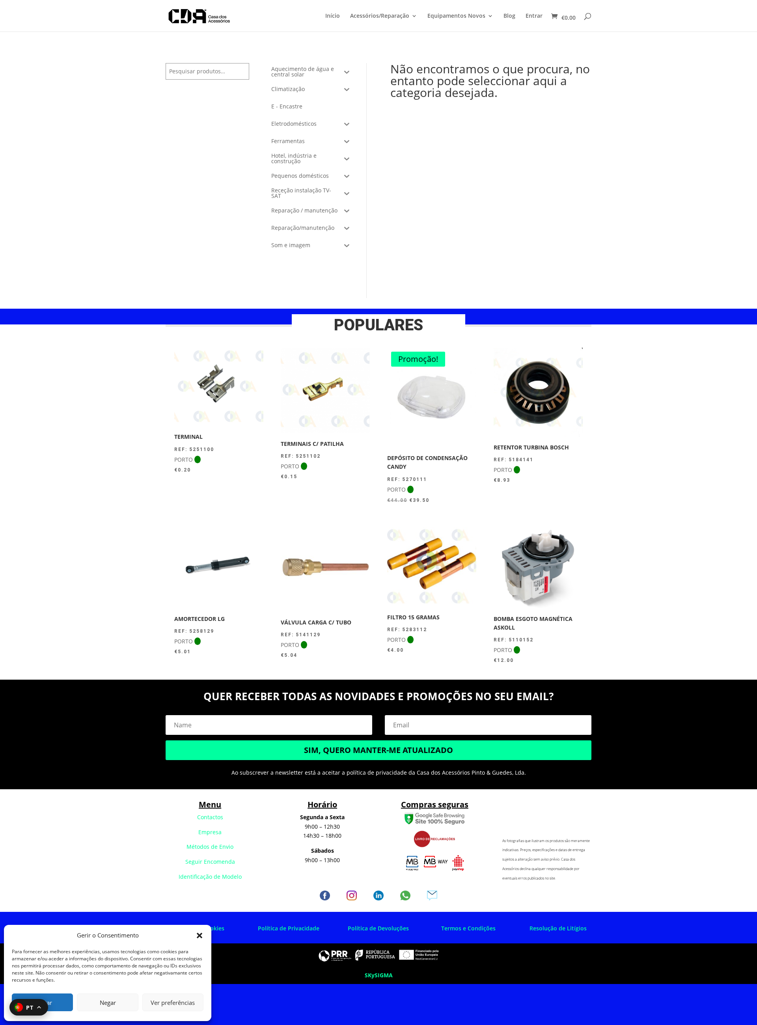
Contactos (210, 817)
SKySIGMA (379, 975)
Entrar (534, 16)
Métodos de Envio (209, 846)
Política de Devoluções (378, 928)
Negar (108, 1002)
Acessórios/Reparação (379, 16)
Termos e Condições (468, 928)
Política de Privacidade (288, 928)
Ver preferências (173, 1002)
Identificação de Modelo (210, 876)
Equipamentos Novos (456, 16)
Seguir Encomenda (210, 861)
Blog (509, 16)
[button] (199, 935)
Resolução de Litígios (558, 928)
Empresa (210, 832)
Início (332, 16)
